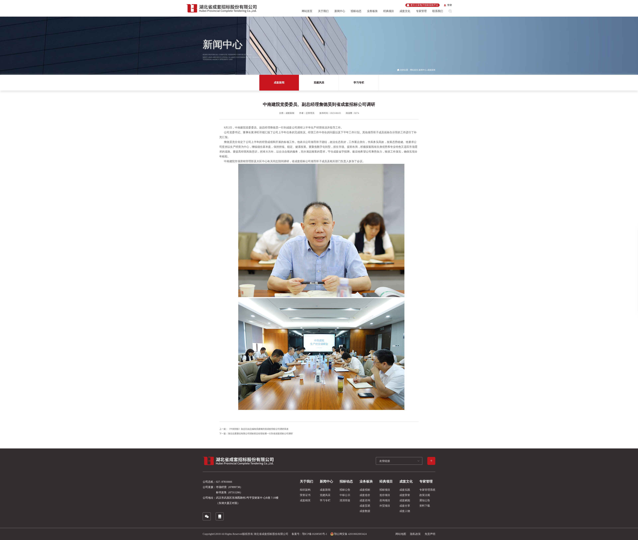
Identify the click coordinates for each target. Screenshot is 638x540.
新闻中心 (339, 11)
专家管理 (421, 11)
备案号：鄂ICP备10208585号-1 (309, 534)
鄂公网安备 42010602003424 (350, 534)
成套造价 (365, 495)
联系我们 (437, 11)
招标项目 (384, 489)
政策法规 (424, 495)
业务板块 (372, 11)
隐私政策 (415, 534)
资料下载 (424, 505)
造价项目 (384, 495)
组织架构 (305, 489)
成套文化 (405, 11)
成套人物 (404, 511)
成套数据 (365, 511)
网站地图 (400, 534)
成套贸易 (365, 505)
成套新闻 (431, 70)
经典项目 (388, 11)
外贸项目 (384, 505)
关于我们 (323, 11)
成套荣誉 (404, 495)
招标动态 (356, 11)
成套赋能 (404, 500)
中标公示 (345, 495)
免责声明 (430, 534)
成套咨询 (365, 500)
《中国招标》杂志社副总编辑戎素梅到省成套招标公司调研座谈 (258, 429)
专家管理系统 (427, 489)
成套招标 (365, 489)
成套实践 (404, 489)
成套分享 (404, 505)
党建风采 (319, 82)
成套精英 (305, 500)
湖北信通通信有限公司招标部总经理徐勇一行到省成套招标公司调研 (260, 433)
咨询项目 (384, 500)
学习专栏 (359, 82)
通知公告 (424, 500)
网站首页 (307, 11)
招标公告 (345, 489)
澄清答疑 (345, 500)
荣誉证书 (305, 495)
